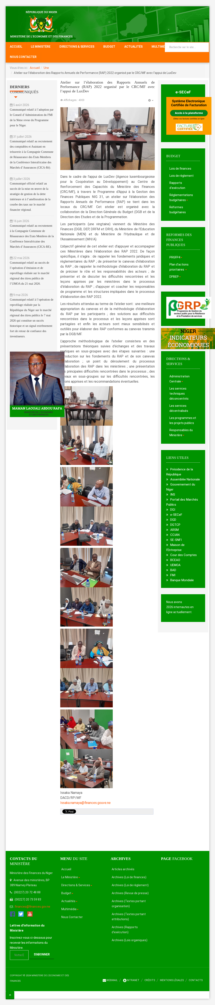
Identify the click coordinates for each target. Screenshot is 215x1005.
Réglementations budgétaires (181, 197)
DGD (173, 520)
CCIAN (175, 535)
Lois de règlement (181, 175)
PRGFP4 (174, 257)
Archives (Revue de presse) (130, 893)
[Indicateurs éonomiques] (183, 338)
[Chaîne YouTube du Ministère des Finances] (30, 913)
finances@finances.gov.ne (32, 906)
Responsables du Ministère (181, 432)
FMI (172, 575)
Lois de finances (180, 168)
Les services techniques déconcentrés (179, 393)
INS (172, 494)
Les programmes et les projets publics (182, 420)
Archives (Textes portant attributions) (129, 916)
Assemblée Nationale (185, 479)
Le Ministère (40, 46)
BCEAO (175, 560)
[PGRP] (188, 307)
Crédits (149, 980)
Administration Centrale (179, 379)
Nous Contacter (23, 57)
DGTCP (175, 525)
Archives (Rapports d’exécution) (125, 929)
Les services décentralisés (178, 408)
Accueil (16, 46)
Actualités (133, 46)
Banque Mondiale (182, 580)
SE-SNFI (176, 540)
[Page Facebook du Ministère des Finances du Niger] (12, 913)
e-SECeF (183, 92)
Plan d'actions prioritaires (179, 267)
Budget (109, 46)
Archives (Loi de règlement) (130, 885)
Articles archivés (123, 869)
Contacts (196, 980)
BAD (173, 570)
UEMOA (175, 565)
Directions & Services (76, 46)
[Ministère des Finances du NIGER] (41, 24)
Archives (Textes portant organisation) (129, 903)
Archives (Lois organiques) (129, 940)
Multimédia (161, 46)
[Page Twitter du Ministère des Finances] (21, 913)
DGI (172, 510)
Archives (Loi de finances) (129, 877)
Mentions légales (172, 980)
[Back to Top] (10, 995)
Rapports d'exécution (177, 185)
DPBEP (174, 276)
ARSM (174, 530)
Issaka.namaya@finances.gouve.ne (85, 803)
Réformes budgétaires (177, 209)
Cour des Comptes (183, 555)
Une (46, 67)
